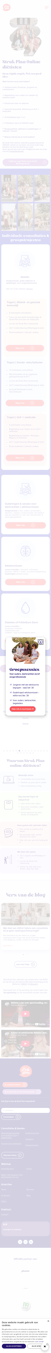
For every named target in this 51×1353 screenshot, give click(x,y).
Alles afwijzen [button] (38, 1346)
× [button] (48, 1321)
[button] (40, 642)
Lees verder (39, 1341)
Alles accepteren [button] (14, 1346)
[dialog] (25, 1336)
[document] (25, 676)
